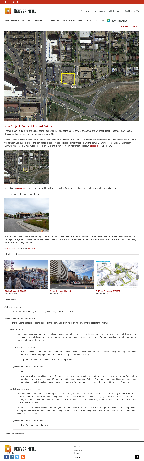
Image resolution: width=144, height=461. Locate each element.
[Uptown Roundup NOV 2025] (72, 261)
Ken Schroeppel (11, 248)
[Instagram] (12, 457)
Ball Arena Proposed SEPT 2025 (108, 291)
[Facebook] (6, 457)
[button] (6, 277)
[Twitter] (17, 457)
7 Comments (31, 248)
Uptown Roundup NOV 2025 (60, 291)
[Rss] (23, 457)
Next (135, 26)
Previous (127, 26)
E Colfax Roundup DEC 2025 (15, 291)
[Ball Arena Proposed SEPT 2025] (118, 261)
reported (94, 146)
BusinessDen (22, 188)
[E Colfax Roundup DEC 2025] (26, 261)
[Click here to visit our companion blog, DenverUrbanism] (111, 20)
